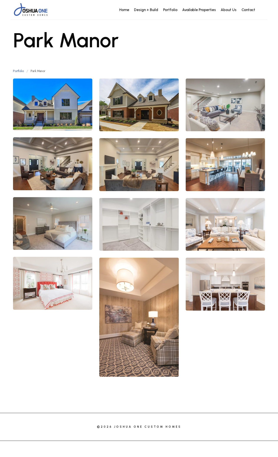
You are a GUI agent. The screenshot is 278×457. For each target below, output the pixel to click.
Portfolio (19, 71)
